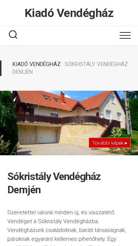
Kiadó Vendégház (69, 13)
